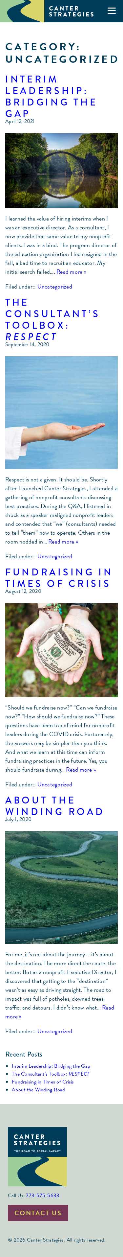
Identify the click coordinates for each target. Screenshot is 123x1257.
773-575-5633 (42, 1195)
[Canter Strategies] (49, 11)
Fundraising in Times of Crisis (59, 578)
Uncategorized (54, 286)
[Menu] (112, 11)
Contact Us (38, 1213)
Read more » (71, 271)
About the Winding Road (55, 806)
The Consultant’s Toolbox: (52, 319)
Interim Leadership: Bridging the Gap (51, 96)
